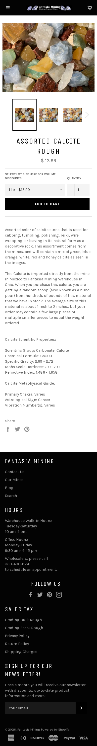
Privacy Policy (17, 635)
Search (11, 495)
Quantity (74, 178)
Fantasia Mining (28, 729)
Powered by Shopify (55, 729)
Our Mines (14, 479)
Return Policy (17, 643)
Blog (9, 487)
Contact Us (14, 471)
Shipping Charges (21, 651)
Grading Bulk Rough (23, 619)
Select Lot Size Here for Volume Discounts (30, 176)
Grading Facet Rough (24, 627)
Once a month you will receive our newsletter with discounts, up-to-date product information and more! (45, 690)
